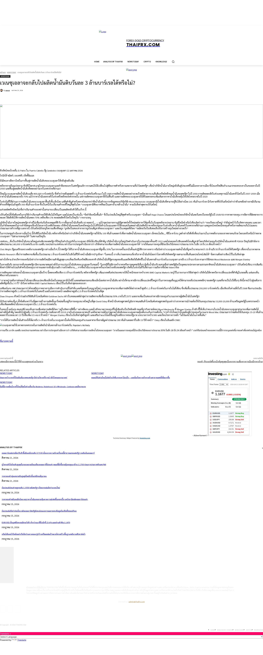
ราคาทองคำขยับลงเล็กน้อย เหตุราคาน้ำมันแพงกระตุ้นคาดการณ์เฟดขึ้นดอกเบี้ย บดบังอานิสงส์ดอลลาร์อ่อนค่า (45, 499)
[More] (74, 347)
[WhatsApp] (44, 97)
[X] (35, 97)
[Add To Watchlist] (95, 223)
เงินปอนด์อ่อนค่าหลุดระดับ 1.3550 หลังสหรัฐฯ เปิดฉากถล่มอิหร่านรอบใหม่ (31, 487)
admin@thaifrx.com (137, 601)
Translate (21, 639)
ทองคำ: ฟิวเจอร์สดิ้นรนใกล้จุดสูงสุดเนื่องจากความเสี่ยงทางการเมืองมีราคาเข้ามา (230, 361)
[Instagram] (10, 609)
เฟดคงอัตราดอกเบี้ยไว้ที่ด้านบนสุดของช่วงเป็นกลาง (21, 361)
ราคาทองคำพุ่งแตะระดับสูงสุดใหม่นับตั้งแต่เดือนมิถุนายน (24, 476)
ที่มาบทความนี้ (6, 341)
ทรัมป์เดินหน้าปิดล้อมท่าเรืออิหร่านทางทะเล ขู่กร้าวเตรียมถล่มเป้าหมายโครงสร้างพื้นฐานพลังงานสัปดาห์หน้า (43, 534)
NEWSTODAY (11, 72)
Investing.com (145, 438)
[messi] (2, 90)
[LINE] (64, 97)
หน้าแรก (3, 72)
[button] (173, 61)
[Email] (54, 97)
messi (8, 90)
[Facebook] (25, 97)
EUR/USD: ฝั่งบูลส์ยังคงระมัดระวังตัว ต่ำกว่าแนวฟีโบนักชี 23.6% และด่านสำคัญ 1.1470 (36, 522)
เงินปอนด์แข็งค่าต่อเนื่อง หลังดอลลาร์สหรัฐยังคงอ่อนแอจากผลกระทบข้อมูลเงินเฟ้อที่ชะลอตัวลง (39, 511)
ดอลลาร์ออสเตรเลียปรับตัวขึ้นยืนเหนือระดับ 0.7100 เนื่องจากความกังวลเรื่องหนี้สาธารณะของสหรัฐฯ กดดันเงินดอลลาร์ (48, 453)
